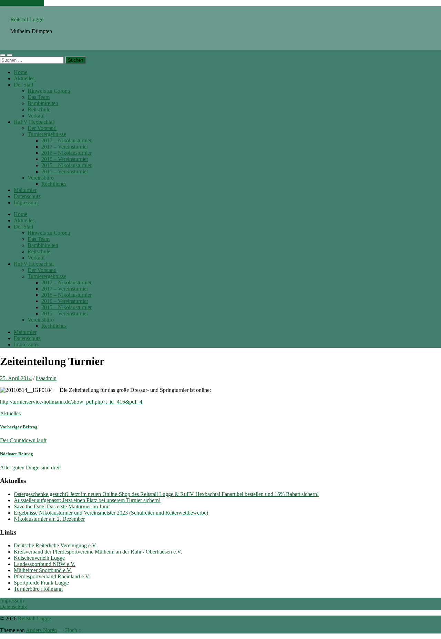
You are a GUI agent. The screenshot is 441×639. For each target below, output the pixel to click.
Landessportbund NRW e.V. (44, 564)
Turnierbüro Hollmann (38, 589)
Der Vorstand (42, 128)
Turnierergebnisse (47, 134)
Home (20, 72)
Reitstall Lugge (26, 19)
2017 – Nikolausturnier (66, 140)
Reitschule (39, 109)
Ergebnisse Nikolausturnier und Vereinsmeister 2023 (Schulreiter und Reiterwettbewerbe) (111, 513)
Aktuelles (24, 78)
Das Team (39, 97)
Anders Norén (41, 630)
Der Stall (23, 85)
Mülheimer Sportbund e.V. (43, 570)
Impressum (26, 202)
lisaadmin (46, 378)
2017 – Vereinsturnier (64, 147)
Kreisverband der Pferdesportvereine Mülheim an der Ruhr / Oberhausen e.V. (98, 552)
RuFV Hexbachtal (34, 122)
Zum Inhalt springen (22, 3)
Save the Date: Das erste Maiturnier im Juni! (62, 506)
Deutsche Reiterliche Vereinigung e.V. (55, 545)
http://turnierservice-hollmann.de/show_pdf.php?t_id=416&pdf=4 (71, 402)
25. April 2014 (16, 378)
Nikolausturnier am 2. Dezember (49, 519)
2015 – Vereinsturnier (64, 171)
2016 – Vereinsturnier (64, 159)
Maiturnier (25, 190)
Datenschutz (27, 196)
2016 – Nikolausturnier (66, 153)
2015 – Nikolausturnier (66, 165)
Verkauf (36, 116)
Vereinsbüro (41, 178)
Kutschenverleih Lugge (39, 558)
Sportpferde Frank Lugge (41, 583)
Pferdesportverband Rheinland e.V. (52, 576)
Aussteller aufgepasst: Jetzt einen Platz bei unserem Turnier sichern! (87, 500)
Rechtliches (53, 184)
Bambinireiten (43, 103)
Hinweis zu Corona (49, 91)
